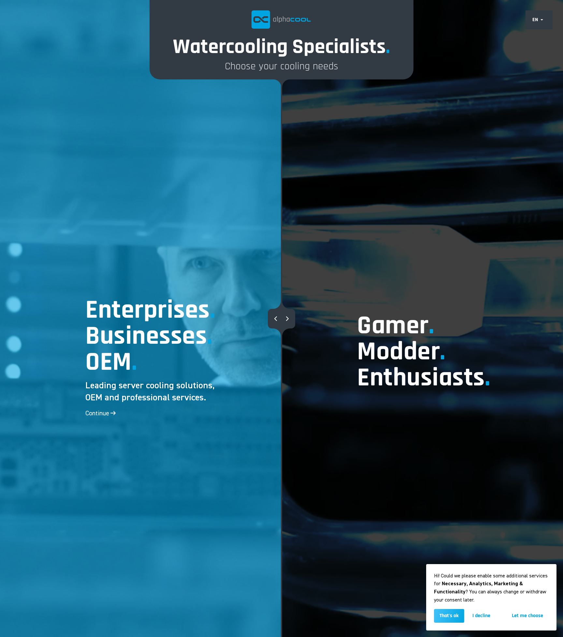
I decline (481, 615)
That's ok (449, 615)
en (535, 19)
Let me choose (527, 615)
